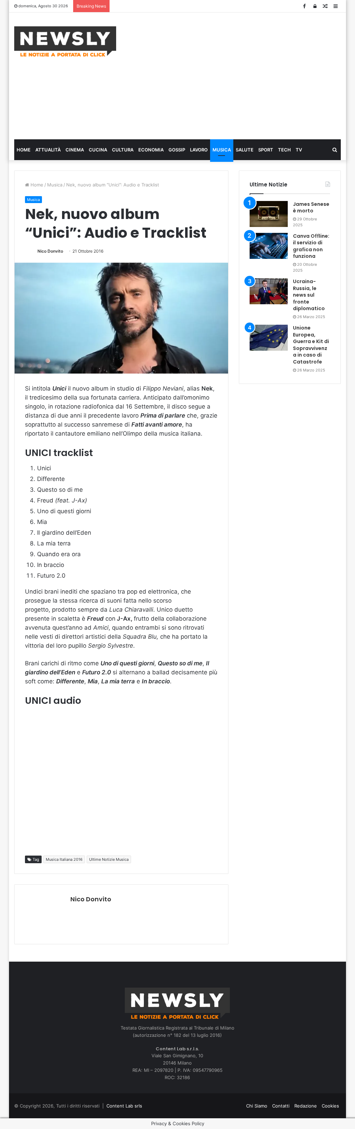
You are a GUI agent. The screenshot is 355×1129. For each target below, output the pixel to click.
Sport (265, 149)
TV (299, 149)
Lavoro (199, 149)
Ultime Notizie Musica (109, 859)
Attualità (48, 149)
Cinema (75, 149)
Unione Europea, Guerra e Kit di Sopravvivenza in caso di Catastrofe (311, 344)
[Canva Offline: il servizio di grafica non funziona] (269, 246)
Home (24, 149)
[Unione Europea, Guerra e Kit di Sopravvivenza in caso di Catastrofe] (269, 338)
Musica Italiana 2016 (64, 859)
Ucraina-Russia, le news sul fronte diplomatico (309, 295)
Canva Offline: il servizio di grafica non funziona (311, 246)
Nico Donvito (50, 251)
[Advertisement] (241, 74)
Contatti (280, 1106)
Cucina (98, 149)
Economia (151, 149)
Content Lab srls (124, 1106)
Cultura (122, 149)
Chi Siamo (256, 1106)
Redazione (305, 1106)
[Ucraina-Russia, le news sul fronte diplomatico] (269, 291)
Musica (222, 149)
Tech (284, 149)
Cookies (330, 1106)
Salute (244, 149)
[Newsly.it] (65, 41)
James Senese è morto (311, 208)
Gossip (176, 149)
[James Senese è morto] (269, 214)
